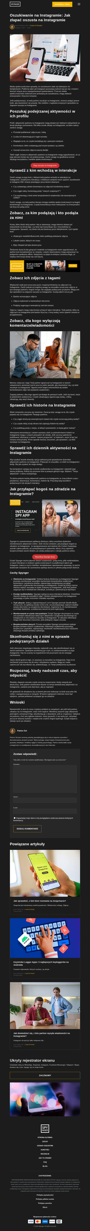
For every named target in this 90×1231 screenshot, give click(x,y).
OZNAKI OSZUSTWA (45, 1146)
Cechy (45, 1141)
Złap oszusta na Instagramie (45, 165)
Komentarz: (16, 764)
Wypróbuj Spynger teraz (45, 557)
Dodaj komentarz (27, 829)
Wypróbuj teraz (62, 4)
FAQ (45, 1162)
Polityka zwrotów (45, 1203)
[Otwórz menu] (79, 4)
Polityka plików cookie (45, 1199)
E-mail (15, 807)
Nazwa (15, 796)
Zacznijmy (45, 1075)
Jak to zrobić (45, 1158)
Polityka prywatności (45, 1195)
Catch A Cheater (36, 25)
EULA (45, 1207)
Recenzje (45, 1154)
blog (45, 1166)
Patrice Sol (22, 731)
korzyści (45, 1150)
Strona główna (45, 1137)
